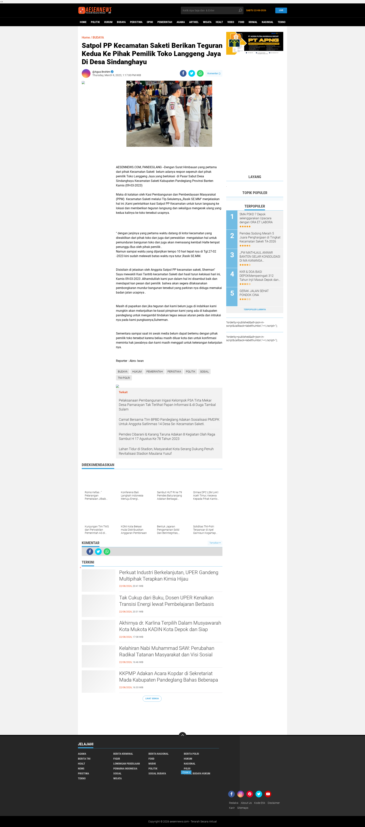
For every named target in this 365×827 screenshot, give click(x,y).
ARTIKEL (194, 22)
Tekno (281, 22)
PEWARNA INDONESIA (125, 768)
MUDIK (152, 763)
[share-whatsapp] (200, 73)
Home (83, 22)
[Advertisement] (152, 716)
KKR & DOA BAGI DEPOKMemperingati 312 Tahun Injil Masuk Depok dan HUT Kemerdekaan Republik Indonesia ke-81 (259, 276)
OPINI (150, 22)
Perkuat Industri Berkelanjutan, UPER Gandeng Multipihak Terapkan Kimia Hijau (168, 576)
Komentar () (214, 73)
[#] (254, 43)
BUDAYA (121, 22)
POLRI (187, 768)
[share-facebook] (183, 73)
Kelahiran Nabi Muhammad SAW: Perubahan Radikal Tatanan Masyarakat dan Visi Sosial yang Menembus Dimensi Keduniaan (166, 654)
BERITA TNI (84, 758)
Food (241, 22)
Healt (219, 22)
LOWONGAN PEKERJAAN (126, 763)
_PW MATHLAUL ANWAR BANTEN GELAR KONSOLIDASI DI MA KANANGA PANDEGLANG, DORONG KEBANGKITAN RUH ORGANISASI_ (260, 257)
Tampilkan (214, 543)
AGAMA (181, 22)
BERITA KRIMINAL (123, 753)
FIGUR (116, 758)
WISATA (207, 22)
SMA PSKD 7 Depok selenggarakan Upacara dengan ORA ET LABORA (256, 218)
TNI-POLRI (124, 377)
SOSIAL (204, 371)
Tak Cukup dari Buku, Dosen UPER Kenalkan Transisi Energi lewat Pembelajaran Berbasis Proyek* (166, 604)
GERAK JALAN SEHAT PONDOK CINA (254, 293)
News (81, 768)
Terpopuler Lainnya (255, 309)
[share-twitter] (191, 73)
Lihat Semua (152, 698)
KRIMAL (253, 22)
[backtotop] (182, 736)
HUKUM (108, 22)
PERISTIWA (136, 22)
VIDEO (230, 22)
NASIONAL (189, 763)
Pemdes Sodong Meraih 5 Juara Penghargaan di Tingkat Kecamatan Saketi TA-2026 (260, 237)
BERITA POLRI (191, 753)
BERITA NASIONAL (158, 753)
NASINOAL (267, 22)
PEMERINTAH (164, 22)
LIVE (281, 10)
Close (186, 772)
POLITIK (95, 22)
